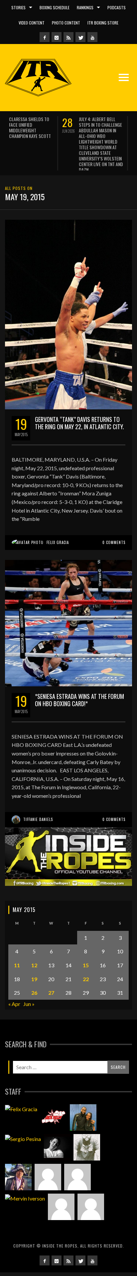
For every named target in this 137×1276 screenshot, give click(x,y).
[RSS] (68, 37)
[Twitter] (80, 37)
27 (51, 968)
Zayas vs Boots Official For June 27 (41, 121)
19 (34, 954)
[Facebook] (45, 37)
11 (17, 940)
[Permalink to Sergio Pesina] (23, 1114)
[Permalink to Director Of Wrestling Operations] (48, 1152)
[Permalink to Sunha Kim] (18, 1152)
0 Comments (113, 518)
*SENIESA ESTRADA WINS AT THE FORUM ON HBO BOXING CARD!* (79, 675)
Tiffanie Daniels (38, 795)
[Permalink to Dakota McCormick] (57, 1123)
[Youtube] (92, 37)
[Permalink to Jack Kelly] (53, 1093)
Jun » (29, 979)
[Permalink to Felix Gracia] (21, 1084)
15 (86, 940)
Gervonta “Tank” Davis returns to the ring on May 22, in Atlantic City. (79, 398)
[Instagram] (57, 37)
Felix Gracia (58, 518)
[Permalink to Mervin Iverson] (25, 1173)
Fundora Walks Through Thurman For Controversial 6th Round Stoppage (113, 127)
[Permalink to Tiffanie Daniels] (83, 1093)
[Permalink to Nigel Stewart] (86, 1123)
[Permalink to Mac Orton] (61, 1182)
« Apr (14, 979)
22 (86, 954)
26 (34, 968)
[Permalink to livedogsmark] (90, 1182)
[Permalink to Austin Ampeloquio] (77, 1152)
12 (34, 940)
